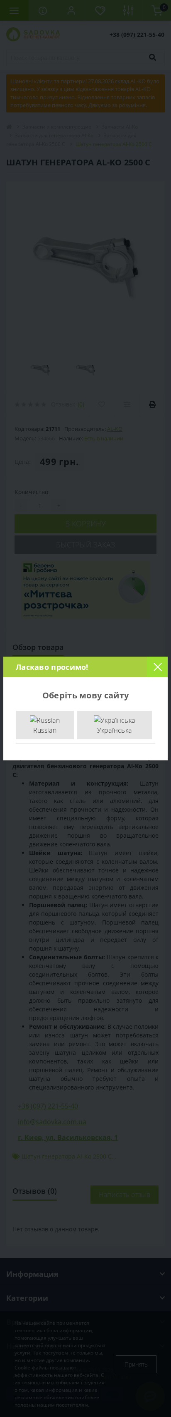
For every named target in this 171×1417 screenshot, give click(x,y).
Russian (44, 730)
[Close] (157, 667)
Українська (114, 730)
